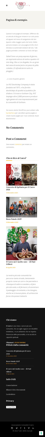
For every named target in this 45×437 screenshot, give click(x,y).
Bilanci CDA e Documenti (15, 390)
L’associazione (11, 385)
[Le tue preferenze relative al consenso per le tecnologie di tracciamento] (41, 433)
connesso (18, 144)
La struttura (10, 394)
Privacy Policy (11, 407)
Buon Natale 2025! (13, 219)
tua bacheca (10, 113)
